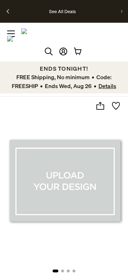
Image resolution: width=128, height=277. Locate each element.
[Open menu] (11, 34)
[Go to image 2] (62, 271)
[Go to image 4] (74, 271)
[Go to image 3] (68, 271)
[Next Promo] (121, 11)
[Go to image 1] (55, 271)
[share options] (100, 105)
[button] (63, 51)
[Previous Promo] (8, 11)
